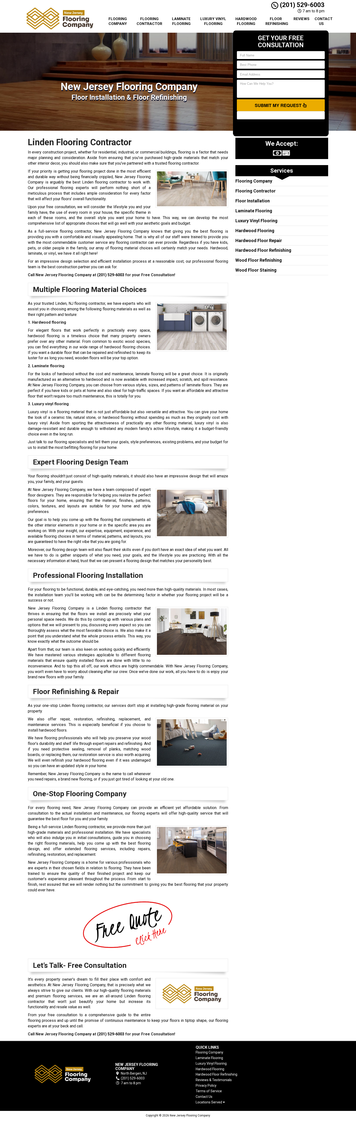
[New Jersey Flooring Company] (63, 1074)
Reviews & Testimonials (214, 1080)
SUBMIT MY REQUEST (279, 105)
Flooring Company (117, 21)
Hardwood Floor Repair (258, 240)
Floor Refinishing (276, 21)
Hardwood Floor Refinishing (263, 250)
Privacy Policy (206, 1085)
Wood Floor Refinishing (258, 260)
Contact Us (323, 21)
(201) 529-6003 (301, 4)
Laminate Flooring (181, 21)
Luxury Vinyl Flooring (213, 21)
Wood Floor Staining (256, 270)
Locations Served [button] (209, 1102)
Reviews (302, 19)
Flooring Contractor (149, 21)
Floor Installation (252, 200)
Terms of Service (209, 1091)
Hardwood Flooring (246, 21)
